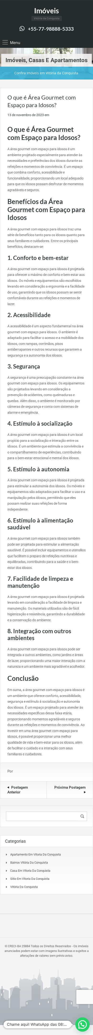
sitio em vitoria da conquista (29, 879)
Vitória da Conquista (24, 887)
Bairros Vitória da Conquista (29, 862)
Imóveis (46, 10)
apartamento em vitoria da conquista (35, 854)
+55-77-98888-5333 (51, 29)
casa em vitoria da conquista (30, 870)
